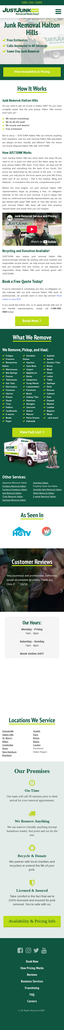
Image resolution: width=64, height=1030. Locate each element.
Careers (32, 1001)
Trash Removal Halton (12, 496)
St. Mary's (7, 738)
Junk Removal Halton (11, 493)
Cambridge (7, 745)
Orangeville (8, 731)
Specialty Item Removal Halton (47, 489)
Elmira (36, 738)
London (37, 745)
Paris (35, 734)
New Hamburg (9, 752)
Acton (5, 748)
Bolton (36, 741)
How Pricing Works (32, 968)
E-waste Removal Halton (44, 496)
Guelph (36, 731)
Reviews (32, 974)
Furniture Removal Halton (14, 486)
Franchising (32, 988)
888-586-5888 (32, 2)
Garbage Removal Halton (14, 500)
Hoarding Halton (40, 482)
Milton (5, 741)
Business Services (32, 981)
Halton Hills (7, 734)
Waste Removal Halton (43, 493)
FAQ (32, 994)
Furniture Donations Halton (14, 489)
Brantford (6, 755)
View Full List (31, 432)
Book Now (31, 320)
